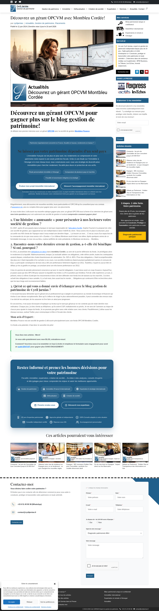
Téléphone (119, 505)
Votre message (90, 541)
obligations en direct (39, 252)
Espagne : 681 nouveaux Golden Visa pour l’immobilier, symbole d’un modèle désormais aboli (137, 174)
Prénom (89, 493)
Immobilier (66, 9)
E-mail (88, 505)
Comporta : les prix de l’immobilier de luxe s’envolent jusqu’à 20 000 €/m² (137, 153)
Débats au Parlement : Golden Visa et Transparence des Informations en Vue (137, 192)
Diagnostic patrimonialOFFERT (132, 236)
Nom (117, 493)
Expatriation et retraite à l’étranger (116, 598)
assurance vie (17, 207)
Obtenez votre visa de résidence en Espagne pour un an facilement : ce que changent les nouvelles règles (138, 164)
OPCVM (51, 131)
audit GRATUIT (24, 347)
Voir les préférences (47, 602)
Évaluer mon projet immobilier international (37, 186)
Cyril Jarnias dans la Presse (66, 601)
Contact (141, 9)
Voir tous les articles (64, 595)
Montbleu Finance (82, 131)
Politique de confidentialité (15, 607)
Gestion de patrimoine (50, 9)
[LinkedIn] (137, 72)
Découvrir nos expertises (78, 405)
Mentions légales (46, 607)
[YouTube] (147, 72)
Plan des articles (63, 598)
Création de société (96, 9)
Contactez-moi (123, 72)
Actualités (133, 9)
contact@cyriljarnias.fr (27, 512)
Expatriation (111, 9)
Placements (60, 23)
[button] (55, 584)
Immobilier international (134, 28)
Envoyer (120, 139)
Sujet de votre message (93, 529)
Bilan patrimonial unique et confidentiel (117, 592)
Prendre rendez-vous (46, 405)
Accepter (11, 602)
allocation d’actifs (75, 228)
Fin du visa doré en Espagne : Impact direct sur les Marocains (137, 182)
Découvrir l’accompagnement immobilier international (84, 186)
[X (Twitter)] (142, 72)
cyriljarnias (18, 23)
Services (123, 9)
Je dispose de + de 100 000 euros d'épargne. (100, 519)
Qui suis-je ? (61, 592)
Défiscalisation (79, 9)
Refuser (29, 602)
